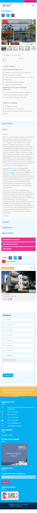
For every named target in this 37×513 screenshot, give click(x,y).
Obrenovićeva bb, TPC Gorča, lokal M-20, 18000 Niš (21, 408)
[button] (34, 32)
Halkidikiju (14, 170)
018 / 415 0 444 (12, 412)
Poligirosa (28, 172)
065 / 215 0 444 (12, 417)
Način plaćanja (7, 228)
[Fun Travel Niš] (7, 5)
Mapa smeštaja (7, 233)
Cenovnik (5, 222)
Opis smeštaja (7, 123)
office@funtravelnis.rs (14, 426)
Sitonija (11, 172)
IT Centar (24, 506)
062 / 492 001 (12, 415)
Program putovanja (11, 240)
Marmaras (9, 168)
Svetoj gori (7, 213)
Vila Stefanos (6, 294)
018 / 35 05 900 (12, 420)
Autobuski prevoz (10, 244)
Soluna (13, 174)
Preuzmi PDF (10, 261)
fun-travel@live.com (14, 423)
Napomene (7, 249)
